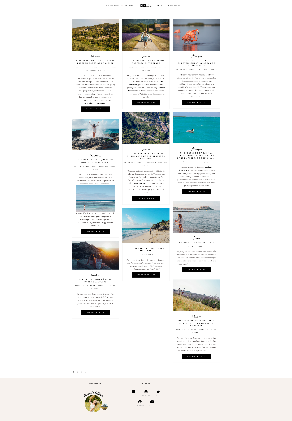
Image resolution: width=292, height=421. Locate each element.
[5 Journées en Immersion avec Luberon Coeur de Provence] (95, 35)
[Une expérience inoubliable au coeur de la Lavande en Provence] (196, 295)
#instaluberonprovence (95, 103)
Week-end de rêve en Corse (196, 242)
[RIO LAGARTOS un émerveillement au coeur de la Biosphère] (196, 35)
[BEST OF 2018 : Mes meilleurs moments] (145, 225)
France (101, 67)
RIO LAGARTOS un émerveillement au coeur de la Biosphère (196, 63)
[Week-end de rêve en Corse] (196, 217)
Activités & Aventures (85, 67)
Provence (110, 67)
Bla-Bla (141, 254)
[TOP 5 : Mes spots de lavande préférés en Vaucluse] (145, 35)
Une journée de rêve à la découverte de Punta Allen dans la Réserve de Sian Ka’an (196, 155)
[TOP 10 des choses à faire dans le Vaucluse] (95, 255)
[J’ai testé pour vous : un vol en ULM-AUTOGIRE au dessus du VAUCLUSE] (145, 128)
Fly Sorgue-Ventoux (137, 183)
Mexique (197, 56)
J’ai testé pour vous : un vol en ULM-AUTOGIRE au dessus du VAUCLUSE (145, 156)
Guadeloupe (95, 155)
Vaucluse (95, 56)
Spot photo (150, 67)
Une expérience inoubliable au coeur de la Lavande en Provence (196, 323)
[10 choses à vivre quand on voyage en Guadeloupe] (95, 134)
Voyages (101, 70)
